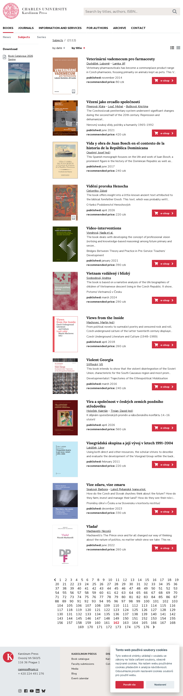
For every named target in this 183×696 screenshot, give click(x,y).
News (7, 37)
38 (64, 588)
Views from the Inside (105, 318)
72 (64, 597)
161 (107, 623)
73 (72, 597)
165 (144, 623)
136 (116, 614)
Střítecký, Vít (94, 364)
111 (126, 605)
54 (57, 593)
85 (161, 597)
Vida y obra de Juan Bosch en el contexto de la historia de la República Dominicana (125, 145)
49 (146, 588)
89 (64, 601)
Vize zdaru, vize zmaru (105, 485)
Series (41, 37)
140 (154, 614)
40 (79, 588)
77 (101, 597)
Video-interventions (103, 228)
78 (109, 597)
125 (135, 610)
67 (153, 593)
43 (101, 588)
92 (86, 601)
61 (109, 593)
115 (163, 605)
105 (70, 605)
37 (57, 588)
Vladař (92, 526)
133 (88, 614)
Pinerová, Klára (95, 106)
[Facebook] (26, 691)
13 (132, 580)
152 (144, 618)
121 (98, 610)
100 (147, 601)
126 (144, 610)
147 (98, 618)
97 (123, 601)
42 (94, 588)
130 (60, 614)
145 (79, 618)
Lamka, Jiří (119, 64)
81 (131, 597)
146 (88, 618)
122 (107, 610)
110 (116, 605)
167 (163, 623)
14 (140, 580)
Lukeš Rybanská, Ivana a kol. (128, 489)
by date (57, 48)
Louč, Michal (115, 106)
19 (177, 580)
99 (138, 601)
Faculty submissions (82, 664)
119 (79, 610)
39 (72, 588)
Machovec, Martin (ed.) (100, 322)
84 (153, 597)
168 (172, 623)
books (8, 28)
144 (70, 618)
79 (116, 597)
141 (163, 614)
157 (70, 623)
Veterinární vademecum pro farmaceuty (120, 59)
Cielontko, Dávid (96, 191)
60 (101, 593)
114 (154, 605)
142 (172, 614)
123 (116, 610)
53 (175, 588)
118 (70, 610)
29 (124, 584)
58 (87, 593)
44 (109, 588)
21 (64, 584)
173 (118, 627)
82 (138, 597)
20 (57, 584)
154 (163, 618)
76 (94, 597)
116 (172, 605)
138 (135, 614)
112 (135, 605)
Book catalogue (80, 659)
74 (79, 597)
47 (131, 588)
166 (154, 623)
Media (74, 668)
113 (144, 605)
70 (175, 593)
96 (116, 601)
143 (60, 618)
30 (131, 584)
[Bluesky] (43, 691)
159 (88, 623)
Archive (119, 28)
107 (88, 605)
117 (60, 610)
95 (109, 601)
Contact (138, 28)
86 (168, 597)
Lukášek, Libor (95, 448)
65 (138, 593)
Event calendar (80, 678)
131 (70, 614)
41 (87, 588)
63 (124, 593)
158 (79, 623)
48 (138, 588)
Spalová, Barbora (97, 489)
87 (175, 597)
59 (94, 593)
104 (60, 605)
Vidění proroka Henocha (107, 186)
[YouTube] (32, 691)
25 (94, 584)
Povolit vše (129, 684)
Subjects (24, 37)
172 (109, 627)
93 (94, 601)
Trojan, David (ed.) (122, 411)
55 (64, 593)
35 (168, 584)
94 (101, 601)
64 (131, 593)
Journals (26, 28)
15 (147, 580)
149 (116, 618)
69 (168, 593)
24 (87, 584)
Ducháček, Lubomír (98, 64)
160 (98, 623)
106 (79, 605)
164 (135, 623)
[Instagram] (20, 691)
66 (146, 593)
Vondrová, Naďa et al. (99, 233)
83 (146, 597)
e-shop (164, 80)
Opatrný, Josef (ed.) (98, 153)
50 (153, 588)
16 (155, 580)
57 (79, 593)
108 (98, 605)
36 (175, 584)
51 (161, 588)
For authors (97, 28)
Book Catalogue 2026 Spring (20, 57)
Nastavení (160, 684)
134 (98, 614)
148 (107, 618)
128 (163, 610)
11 (118, 580)
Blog (74, 673)
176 (146, 627)
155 (172, 618)
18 (169, 580)
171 (100, 627)
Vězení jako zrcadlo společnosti (113, 102)
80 (124, 597)
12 (125, 580)
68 (161, 593)
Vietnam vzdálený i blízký (108, 273)
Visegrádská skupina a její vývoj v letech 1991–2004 (129, 443)
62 (116, 593)
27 (109, 584)
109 (107, 605)
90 (72, 601)
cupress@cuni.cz (28, 669)
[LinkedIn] (37, 691)
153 (154, 618)
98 (131, 601)
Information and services (60, 28)
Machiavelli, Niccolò (98, 531)
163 (126, 623)
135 (107, 614)
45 (116, 588)
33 (153, 584)
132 (79, 614)
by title (77, 48)
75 (87, 597)
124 (126, 610)
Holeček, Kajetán (97, 411)
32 (146, 584)
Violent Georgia (99, 360)
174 (128, 627)
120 (88, 610)
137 (126, 614)
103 (175, 601)
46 (124, 588)
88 (57, 601)
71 (57, 597)
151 (135, 618)
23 (79, 584)
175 (137, 627)
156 (60, 623)
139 (144, 614)
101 (156, 601)
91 (79, 601)
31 (138, 584)
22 (72, 584)
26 (101, 584)
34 (161, 584)
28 (116, 584)
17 (162, 580)
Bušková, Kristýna (137, 106)
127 (154, 610)
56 (72, 593)
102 (165, 601)
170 (90, 627)
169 (81, 627)
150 (126, 618)
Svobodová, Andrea (98, 278)
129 (172, 610)
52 (168, 588)
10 (110, 580)
